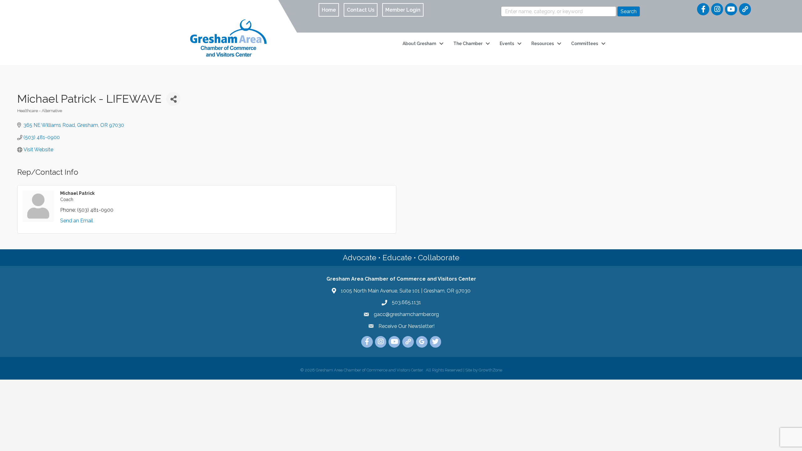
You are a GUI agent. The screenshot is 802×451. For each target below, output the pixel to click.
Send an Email (76, 221)
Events (507, 43)
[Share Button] (173, 99)
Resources (542, 43)
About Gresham (419, 43)
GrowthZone (490, 370)
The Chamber (467, 43)
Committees (584, 43)
